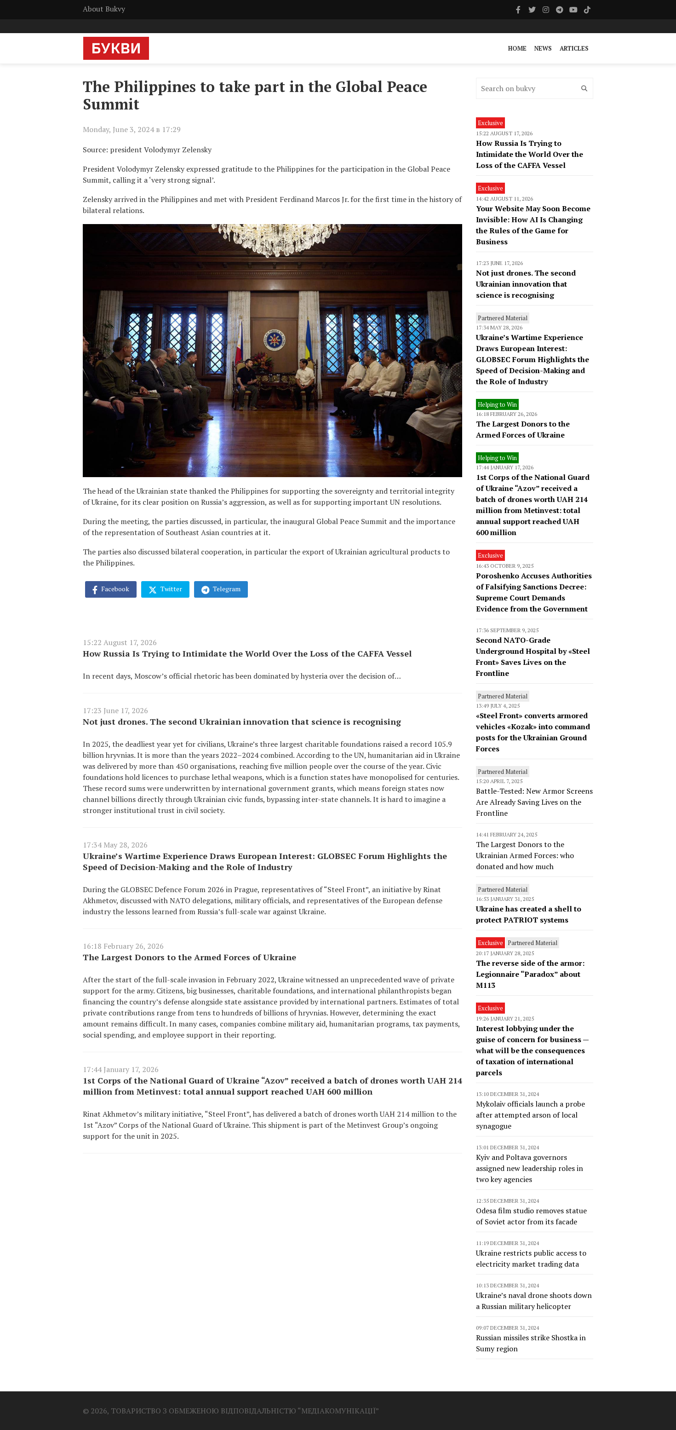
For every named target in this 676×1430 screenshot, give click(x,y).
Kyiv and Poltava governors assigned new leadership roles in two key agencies (529, 1168)
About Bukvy (104, 9)
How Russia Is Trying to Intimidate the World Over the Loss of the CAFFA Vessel (247, 653)
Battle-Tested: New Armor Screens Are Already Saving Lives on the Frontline (534, 802)
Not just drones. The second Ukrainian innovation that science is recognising (242, 721)
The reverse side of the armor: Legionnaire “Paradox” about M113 (530, 974)
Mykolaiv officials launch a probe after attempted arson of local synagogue (530, 1115)
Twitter (170, 588)
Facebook (114, 588)
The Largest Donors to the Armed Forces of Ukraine (189, 957)
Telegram (226, 588)
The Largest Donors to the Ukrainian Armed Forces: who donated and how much (525, 855)
